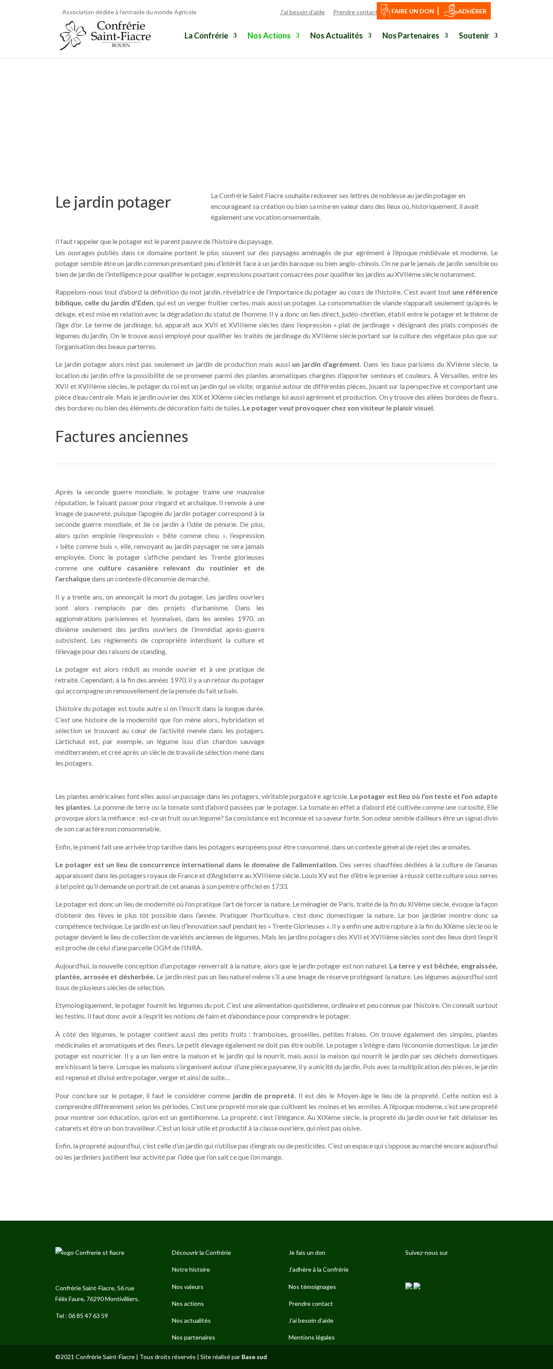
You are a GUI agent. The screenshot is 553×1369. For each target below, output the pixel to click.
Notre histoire (191, 1269)
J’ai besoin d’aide (311, 1320)
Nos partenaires (193, 1337)
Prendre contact (311, 1303)
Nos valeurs (187, 1286)
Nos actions (188, 1303)
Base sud (254, 1356)
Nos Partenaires (410, 36)
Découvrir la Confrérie (201, 1252)
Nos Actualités (336, 36)
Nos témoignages (312, 1286)
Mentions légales (312, 1337)
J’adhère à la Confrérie (319, 1269)
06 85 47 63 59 (88, 1315)
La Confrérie (206, 36)
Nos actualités (191, 1320)
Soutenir (474, 36)
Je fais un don (307, 1252)
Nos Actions (269, 36)
